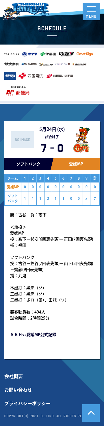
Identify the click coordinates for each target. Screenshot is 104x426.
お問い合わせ (18, 390)
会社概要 (13, 376)
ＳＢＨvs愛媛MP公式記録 (33, 335)
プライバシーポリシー (27, 403)
